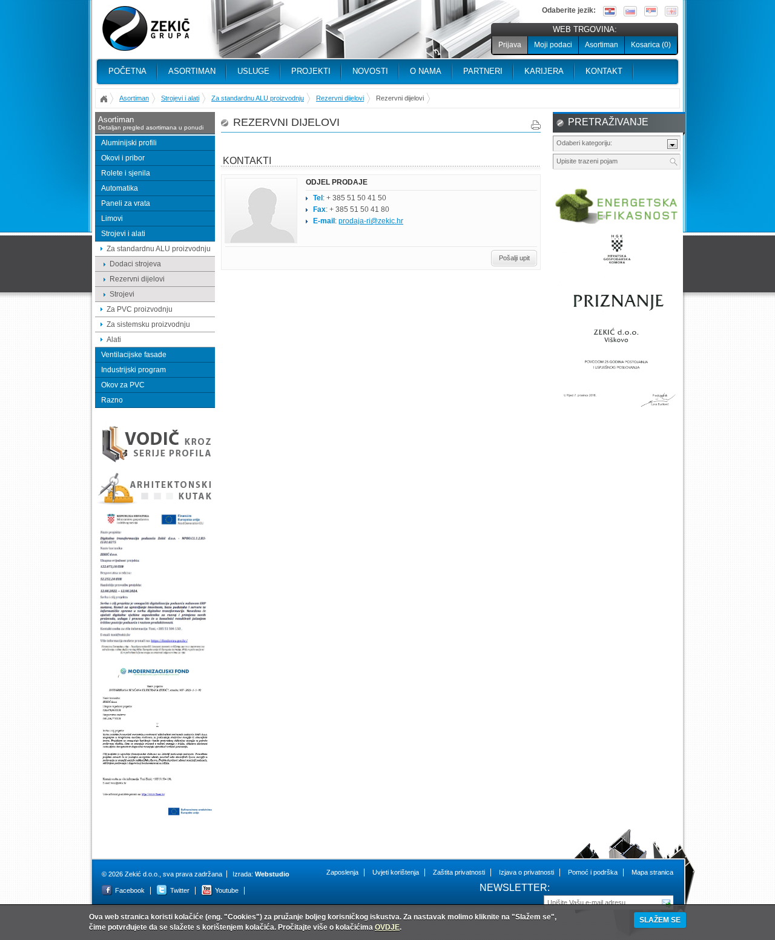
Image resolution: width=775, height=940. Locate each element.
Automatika (119, 188)
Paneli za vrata (125, 203)
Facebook (130, 890)
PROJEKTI (311, 71)
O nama (425, 71)
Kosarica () (651, 45)
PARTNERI (483, 71)
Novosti (370, 71)
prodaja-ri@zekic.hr (370, 221)
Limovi (112, 218)
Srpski (651, 11)
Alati (114, 339)
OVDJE (387, 927)
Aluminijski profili (129, 143)
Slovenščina (630, 11)
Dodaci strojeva (135, 264)
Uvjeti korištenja (395, 872)
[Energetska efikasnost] (617, 222)
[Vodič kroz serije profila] (155, 462)
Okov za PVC (123, 385)
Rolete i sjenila (125, 173)
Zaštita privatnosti (459, 872)
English (671, 11)
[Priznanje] (617, 412)
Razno (112, 400)
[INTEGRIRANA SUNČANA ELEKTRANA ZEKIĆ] (155, 814)
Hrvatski (609, 11)
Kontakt (603, 71)
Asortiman (601, 45)
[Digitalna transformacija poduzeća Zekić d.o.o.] (155, 655)
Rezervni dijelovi (340, 98)
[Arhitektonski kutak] (155, 503)
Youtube (227, 890)
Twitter (180, 890)
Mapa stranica (652, 872)
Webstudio (272, 874)
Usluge (253, 71)
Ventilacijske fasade (134, 354)
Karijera (544, 71)
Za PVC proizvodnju (140, 309)
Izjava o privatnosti (526, 872)
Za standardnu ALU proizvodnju (257, 98)
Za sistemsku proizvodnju (148, 324)
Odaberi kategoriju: (584, 142)
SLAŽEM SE (660, 920)
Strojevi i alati (180, 98)
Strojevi (122, 294)
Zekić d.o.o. (146, 28)
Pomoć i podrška (593, 872)
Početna (127, 71)
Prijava (509, 45)
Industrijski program (133, 370)
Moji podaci (553, 45)
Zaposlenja (342, 872)
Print (536, 125)
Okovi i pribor (123, 158)
